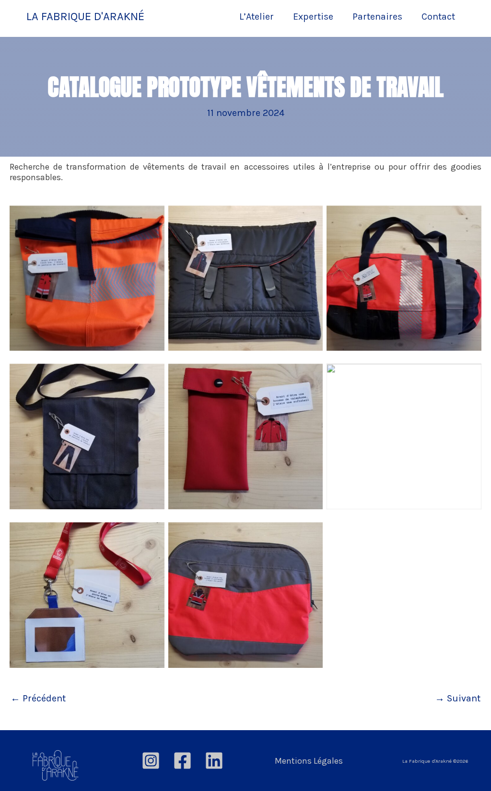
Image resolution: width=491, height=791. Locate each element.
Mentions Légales (309, 761)
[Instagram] (151, 760)
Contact (438, 16)
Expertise (313, 16)
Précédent (38, 698)
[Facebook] (182, 760)
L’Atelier (256, 16)
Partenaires (377, 16)
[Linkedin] (214, 760)
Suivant (457, 698)
